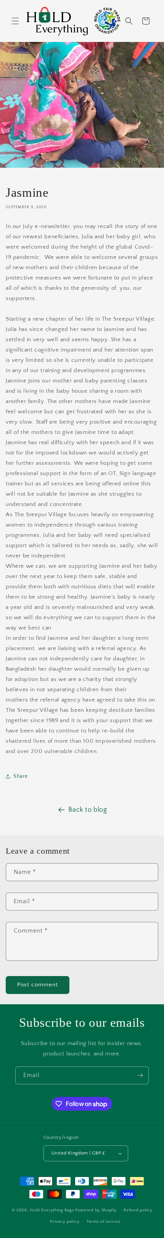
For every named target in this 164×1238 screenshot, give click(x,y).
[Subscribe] (140, 1075)
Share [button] (20, 776)
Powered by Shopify (96, 1209)
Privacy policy (64, 1221)
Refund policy (138, 1210)
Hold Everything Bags (52, 1209)
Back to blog (87, 810)
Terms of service (104, 1221)
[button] (15, 21)
